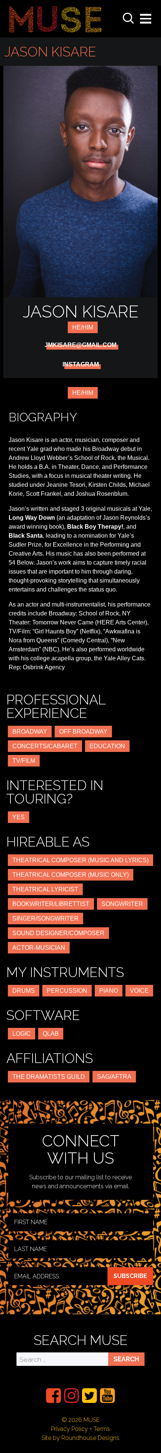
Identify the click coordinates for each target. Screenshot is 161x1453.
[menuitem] (53, 1395)
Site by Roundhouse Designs (80, 1437)
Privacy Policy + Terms (80, 1428)
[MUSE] (55, 18)
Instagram (81, 365)
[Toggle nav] (145, 18)
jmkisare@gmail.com (80, 345)
